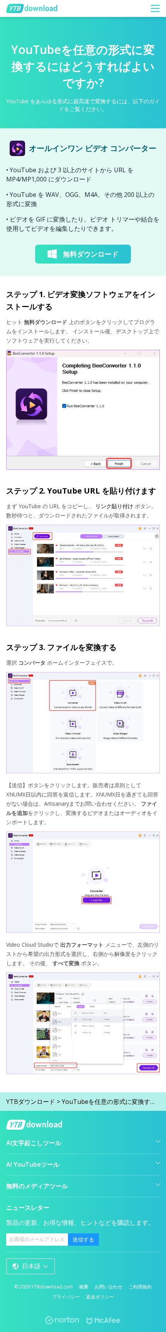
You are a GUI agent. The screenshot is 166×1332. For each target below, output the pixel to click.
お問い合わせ (108, 1286)
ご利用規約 (140, 1286)
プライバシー (66, 1296)
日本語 (31, 1266)
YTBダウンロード (30, 1101)
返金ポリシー (100, 1296)
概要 (83, 1286)
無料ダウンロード (91, 254)
